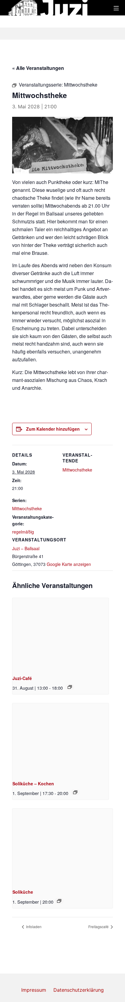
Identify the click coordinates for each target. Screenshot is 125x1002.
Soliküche (22, 892)
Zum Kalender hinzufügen (53, 429)
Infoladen (33, 926)
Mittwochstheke (27, 508)
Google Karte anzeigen (69, 564)
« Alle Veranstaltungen (38, 67)
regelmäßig (23, 532)
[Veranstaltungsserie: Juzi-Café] (70, 687)
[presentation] (60, 634)
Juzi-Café (22, 678)
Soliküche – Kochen (33, 783)
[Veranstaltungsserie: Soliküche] (75, 792)
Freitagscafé (99, 926)
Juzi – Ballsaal (25, 548)
